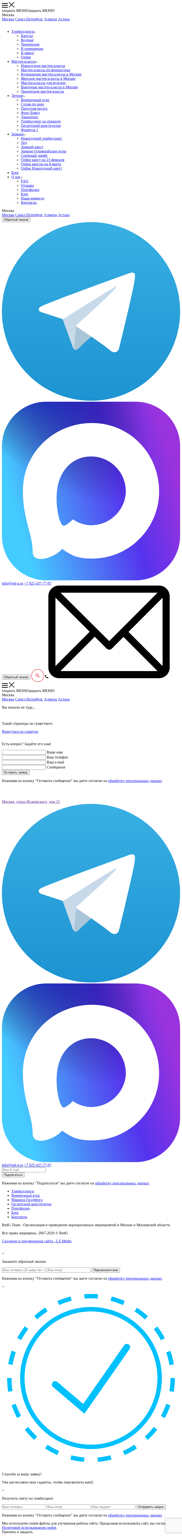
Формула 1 (29, 130)
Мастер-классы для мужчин (43, 83)
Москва (8, 19)
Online (26, 57)
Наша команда (32, 198)
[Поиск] (37, 675)
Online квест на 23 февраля (42, 160)
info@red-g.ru (12, 583)
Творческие (30, 44)
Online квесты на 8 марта (41, 164)
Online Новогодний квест (41, 168)
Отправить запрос (151, 1507)
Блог (15, 173)
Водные (27, 40)
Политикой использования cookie (29, 1528)
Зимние (17, 134)
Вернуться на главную (20, 732)
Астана (64, 19)
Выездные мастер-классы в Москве (49, 87)
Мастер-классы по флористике (45, 70)
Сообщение (56, 767)
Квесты (27, 36)
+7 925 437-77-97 (37, 583)
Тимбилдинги (22, 31)
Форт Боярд (30, 113)
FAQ (24, 181)
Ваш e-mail (55, 762)
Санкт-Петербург (29, 19)
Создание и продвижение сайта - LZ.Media (36, 1241)
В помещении (32, 49)
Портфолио (30, 190)
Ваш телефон (57, 757)
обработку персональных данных (135, 781)
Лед (24, 143)
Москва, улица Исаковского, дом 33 (31, 802)
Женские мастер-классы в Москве (48, 78)
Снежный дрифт (34, 155)
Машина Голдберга (26, 1200)
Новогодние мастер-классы (43, 66)
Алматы (50, 19)
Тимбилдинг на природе (41, 121)
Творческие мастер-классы (42, 91)
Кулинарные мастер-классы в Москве (51, 74)
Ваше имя (55, 752)
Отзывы (27, 185)
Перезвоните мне (105, 1270)
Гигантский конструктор (41, 126)
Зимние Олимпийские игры (43, 151)
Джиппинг (29, 117)
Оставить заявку (16, 772)
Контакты (29, 202)
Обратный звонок (16, 219)
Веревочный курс (35, 100)
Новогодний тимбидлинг (41, 138)
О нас (16, 177)
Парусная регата (34, 108)
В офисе (27, 53)
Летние (17, 96)
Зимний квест (32, 147)
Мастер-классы (23, 61)
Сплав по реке (32, 104)
